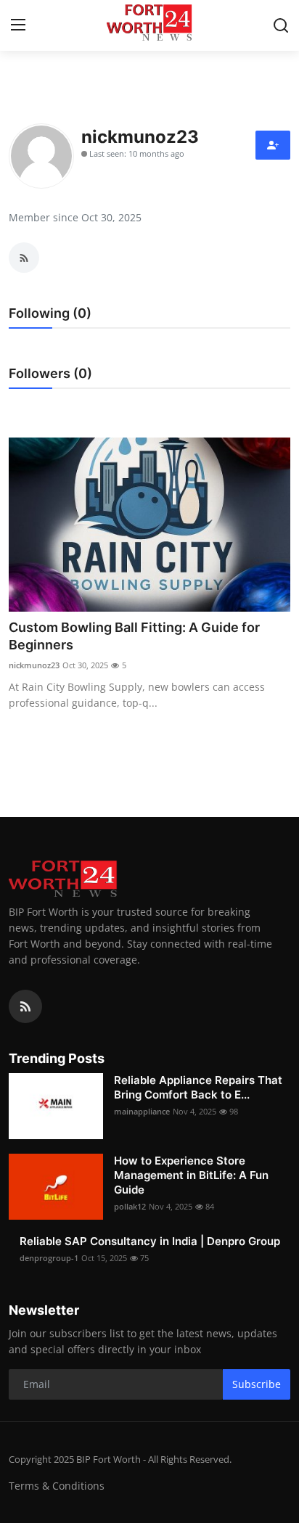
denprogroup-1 (49, 1257)
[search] (281, 25)
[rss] (25, 1006)
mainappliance (142, 1111)
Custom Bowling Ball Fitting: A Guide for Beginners (134, 636)
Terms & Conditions (57, 1486)
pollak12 (130, 1206)
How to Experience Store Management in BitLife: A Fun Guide (191, 1175)
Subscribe (256, 1384)
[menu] (18, 25)
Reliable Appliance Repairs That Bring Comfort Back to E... (198, 1087)
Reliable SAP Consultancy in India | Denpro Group (150, 1241)
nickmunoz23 (34, 665)
